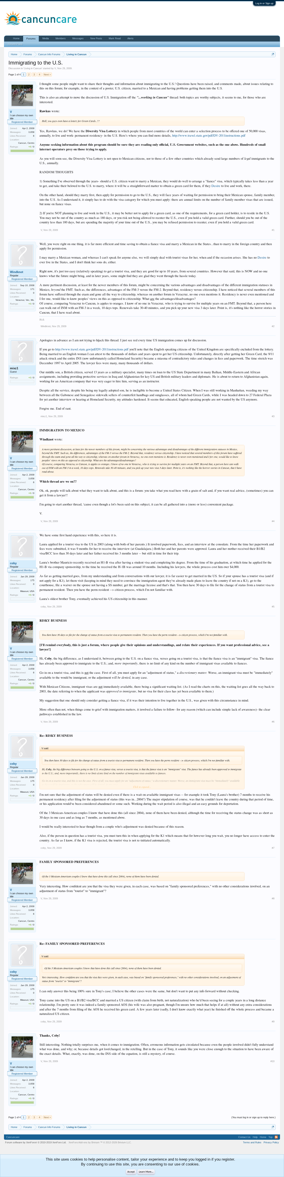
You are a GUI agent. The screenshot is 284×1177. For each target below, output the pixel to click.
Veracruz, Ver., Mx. (25, 300)
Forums (31, 38)
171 (32, 289)
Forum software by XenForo (35, 1142)
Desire (215, 186)
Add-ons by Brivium (100, 1142)
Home (16, 38)
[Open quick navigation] (272, 54)
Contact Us (244, 1137)
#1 (273, 230)
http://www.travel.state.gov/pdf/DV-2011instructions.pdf (208, 135)
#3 (273, 416)
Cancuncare (13, 1137)
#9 (273, 1021)
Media (45, 38)
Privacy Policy (271, 1142)
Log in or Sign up (264, 3)
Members (60, 38)
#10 (272, 1061)
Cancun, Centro (26, 143)
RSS (276, 1137)
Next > (47, 74)
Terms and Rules (252, 1142)
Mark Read (115, 38)
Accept (131, 1172)
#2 (273, 326)
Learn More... (146, 1172)
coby (13, 563)
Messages (78, 38)
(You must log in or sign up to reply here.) (253, 1117)
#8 (273, 898)
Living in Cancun (33, 68)
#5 (273, 606)
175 (32, 580)
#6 (273, 721)
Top (270, 1137)
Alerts (130, 38)
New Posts (96, 38)
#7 (273, 848)
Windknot (16, 272)
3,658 (31, 132)
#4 (273, 521)
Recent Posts (15, 44)
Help (255, 1137)
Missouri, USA (27, 591)
